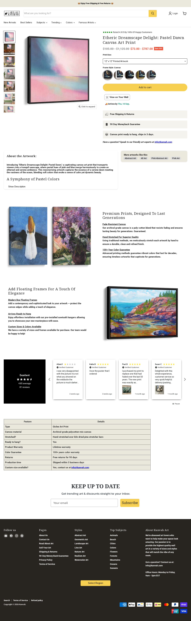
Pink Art (176, 158)
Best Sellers (26, 22)
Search (7, 600)
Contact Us (44, 539)
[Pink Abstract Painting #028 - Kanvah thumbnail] (9, 49)
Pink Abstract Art (159, 158)
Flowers (113, 552)
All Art (144, 158)
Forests (113, 556)
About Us (43, 535)
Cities (112, 543)
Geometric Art (81, 539)
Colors (69, 22)
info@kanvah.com (80, 467)
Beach (113, 539)
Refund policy (37, 600)
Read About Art (46, 543)
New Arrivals (10, 22)
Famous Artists (87, 22)
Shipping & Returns (48, 552)
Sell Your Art (45, 547)
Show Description (16, 186)
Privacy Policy (45, 560)
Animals (114, 535)
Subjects (41, 22)
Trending (55, 22)
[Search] (153, 13)
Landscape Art (81, 543)
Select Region (95, 583)
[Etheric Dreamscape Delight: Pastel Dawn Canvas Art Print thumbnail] (9, 37)
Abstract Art (130, 158)
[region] (117, 379)
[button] (49, 379)
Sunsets (114, 568)
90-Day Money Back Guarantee (53, 556)
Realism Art (80, 556)
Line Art (78, 547)
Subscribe (130, 503)
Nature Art (79, 552)
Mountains (115, 560)
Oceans (113, 564)
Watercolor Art (81, 560)
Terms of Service (47, 564)
